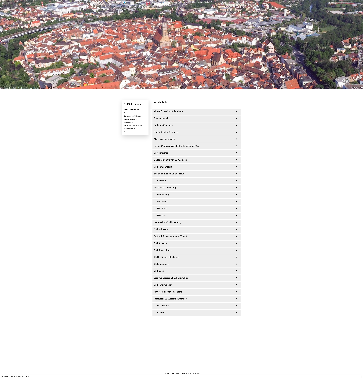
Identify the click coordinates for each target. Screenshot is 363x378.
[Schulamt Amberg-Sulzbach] (127, 2)
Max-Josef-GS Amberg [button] (164, 138)
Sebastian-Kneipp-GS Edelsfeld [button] (169, 173)
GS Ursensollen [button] (161, 305)
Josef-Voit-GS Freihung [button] (165, 187)
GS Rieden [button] (159, 270)
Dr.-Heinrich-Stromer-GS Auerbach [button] (170, 159)
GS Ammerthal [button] (161, 152)
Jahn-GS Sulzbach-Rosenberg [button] (168, 291)
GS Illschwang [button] (161, 229)
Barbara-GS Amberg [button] (163, 125)
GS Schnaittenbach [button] (163, 284)
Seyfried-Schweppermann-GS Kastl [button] (171, 236)
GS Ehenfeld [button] (160, 180)
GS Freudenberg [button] (161, 194)
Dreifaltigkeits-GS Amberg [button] (166, 132)
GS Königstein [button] (160, 243)
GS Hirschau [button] (160, 215)
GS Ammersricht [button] (161, 118)
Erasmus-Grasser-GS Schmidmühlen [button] (171, 277)
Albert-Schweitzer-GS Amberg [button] (168, 111)
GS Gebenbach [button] (161, 201)
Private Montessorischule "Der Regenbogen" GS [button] (176, 145)
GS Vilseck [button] (159, 312)
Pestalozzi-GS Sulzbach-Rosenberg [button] (170, 298)
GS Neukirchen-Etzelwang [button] (166, 257)
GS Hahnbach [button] (160, 208)
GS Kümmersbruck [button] (163, 250)
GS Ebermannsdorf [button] (163, 166)
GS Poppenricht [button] (161, 264)
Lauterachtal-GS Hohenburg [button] (167, 222)
